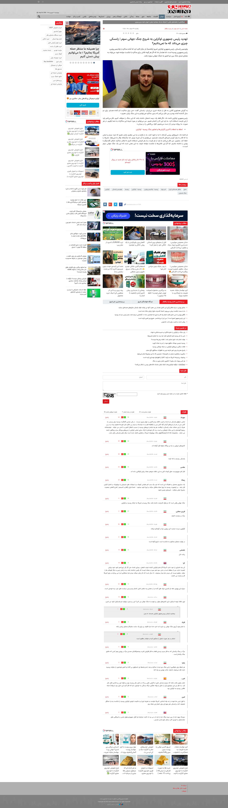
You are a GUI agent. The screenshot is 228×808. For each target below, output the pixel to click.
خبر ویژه (163, 189)
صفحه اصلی (184, 29)
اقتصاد (155, 16)
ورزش (108, 16)
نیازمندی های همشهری (171, 2)
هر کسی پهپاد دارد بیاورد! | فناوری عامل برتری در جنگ (169, 361)
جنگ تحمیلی (182, 193)
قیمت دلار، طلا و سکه (179, 788)
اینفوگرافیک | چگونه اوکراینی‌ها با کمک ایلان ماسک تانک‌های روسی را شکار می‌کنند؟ (160, 364)
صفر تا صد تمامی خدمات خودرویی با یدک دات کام (76, 223)
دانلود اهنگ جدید (56, 76)
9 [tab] (73, 62)
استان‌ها (101, 16)
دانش (125, 16)
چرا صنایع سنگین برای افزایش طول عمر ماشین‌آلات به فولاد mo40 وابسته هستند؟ (75, 269)
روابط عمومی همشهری (136, 2)
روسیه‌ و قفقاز (168, 29)
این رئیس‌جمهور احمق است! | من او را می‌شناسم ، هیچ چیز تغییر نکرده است (161, 318)
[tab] (173, 302)
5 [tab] (83, 62)
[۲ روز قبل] (93, 237)
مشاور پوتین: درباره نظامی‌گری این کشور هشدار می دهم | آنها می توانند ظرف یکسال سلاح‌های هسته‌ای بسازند (152, 307)
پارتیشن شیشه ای (56, 73)
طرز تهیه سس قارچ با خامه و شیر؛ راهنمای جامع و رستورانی (76, 190)
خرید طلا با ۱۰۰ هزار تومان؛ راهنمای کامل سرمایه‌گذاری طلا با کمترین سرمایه (76, 202)
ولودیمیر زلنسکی (117, 189)
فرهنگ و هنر (117, 16)
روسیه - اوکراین (136, 189)
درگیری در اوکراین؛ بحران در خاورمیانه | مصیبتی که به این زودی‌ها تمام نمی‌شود (161, 354)
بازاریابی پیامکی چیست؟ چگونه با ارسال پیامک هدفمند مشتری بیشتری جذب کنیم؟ (76, 280)
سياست (168, 16)
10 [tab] (70, 62)
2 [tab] (91, 62)
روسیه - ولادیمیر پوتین (151, 189)
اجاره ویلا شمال (57, 39)
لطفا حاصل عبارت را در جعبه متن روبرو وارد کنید (172, 394)
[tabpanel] (82, 41)
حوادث (68, 16)
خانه (186, 16)
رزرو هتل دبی (57, 80)
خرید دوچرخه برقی (56, 58)
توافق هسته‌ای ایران (175, 189)
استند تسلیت (47, 50)
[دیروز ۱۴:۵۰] (93, 203)
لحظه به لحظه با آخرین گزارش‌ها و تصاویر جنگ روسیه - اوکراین (159, 129)
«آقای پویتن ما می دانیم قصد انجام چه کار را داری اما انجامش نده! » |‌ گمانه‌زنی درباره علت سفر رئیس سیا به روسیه (150, 315)
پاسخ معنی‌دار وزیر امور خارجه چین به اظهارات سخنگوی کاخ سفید (165, 350)
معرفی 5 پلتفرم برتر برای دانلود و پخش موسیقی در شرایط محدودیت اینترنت (75, 258)
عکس (84, 16)
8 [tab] (75, 62)
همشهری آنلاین (178, 9)
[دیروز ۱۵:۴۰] (93, 192)
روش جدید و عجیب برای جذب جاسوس (173, 322)
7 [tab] (78, 62)
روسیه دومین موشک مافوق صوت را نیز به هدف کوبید (168, 343)
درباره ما (183, 785)
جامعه (149, 16)
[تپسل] (111, 149)
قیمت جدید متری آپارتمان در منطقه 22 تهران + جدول (77, 246)
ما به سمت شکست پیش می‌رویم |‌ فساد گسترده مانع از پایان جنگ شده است (161, 311)
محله (137, 16)
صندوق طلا (58, 69)
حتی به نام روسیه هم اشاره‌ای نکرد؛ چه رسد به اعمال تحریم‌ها (166, 336)
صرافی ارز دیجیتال (56, 65)
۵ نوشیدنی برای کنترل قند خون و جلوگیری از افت (170, 22)
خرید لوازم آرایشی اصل (55, 43)
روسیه (127, 189)
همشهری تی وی (148, 2)
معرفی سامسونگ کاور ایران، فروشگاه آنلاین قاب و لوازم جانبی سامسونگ (76, 213)
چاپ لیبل (59, 61)
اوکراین (107, 189)
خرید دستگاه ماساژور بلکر (54, 35)
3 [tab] (88, 62)
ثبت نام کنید (128, 172)
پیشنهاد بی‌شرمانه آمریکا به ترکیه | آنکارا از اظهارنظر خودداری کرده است (164, 357)
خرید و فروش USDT (55, 28)
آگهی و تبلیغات (158, 2)
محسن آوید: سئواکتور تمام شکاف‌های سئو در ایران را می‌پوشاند (78, 235)
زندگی (131, 16)
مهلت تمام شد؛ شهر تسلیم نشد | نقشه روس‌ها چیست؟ (168, 339)
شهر (143, 16)
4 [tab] (86, 62)
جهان (162, 16)
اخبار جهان (176, 29)
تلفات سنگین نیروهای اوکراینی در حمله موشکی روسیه (169, 347)
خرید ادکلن (46, 39)
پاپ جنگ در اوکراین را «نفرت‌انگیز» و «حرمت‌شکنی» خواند (168, 332)
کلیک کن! (82, 105)
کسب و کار (76, 16)
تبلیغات (184, 791)
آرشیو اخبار (177, 16)
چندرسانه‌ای (92, 16)
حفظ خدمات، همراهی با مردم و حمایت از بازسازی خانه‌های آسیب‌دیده (76, 292)
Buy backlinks (48, 61)
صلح (185, 189)
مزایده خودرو (58, 50)
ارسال (106, 401)
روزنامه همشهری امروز (184, 2)
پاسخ (107, 417)
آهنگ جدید (58, 54)
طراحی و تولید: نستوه (113, 804)
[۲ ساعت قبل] (82, 33)
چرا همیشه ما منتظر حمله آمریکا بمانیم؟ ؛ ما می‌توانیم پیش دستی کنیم (84, 53)
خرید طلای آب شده (56, 46)
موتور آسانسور (58, 31)
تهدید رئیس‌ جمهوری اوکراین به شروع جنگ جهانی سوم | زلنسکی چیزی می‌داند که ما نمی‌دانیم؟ (149, 41)
